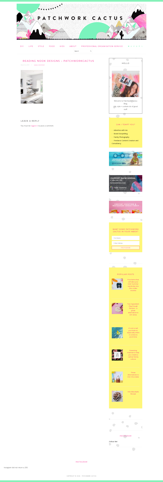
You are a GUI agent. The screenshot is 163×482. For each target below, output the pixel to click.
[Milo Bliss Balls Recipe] (117, 397)
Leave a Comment (39, 65)
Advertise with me (121, 130)
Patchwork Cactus (81, 22)
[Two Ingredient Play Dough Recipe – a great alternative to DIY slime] (117, 309)
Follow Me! (113, 441)
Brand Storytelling (121, 134)
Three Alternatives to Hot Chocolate (133, 375)
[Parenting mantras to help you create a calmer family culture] (117, 355)
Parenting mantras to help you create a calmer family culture (133, 355)
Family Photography (121, 137)
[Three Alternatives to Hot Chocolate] (117, 377)
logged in (34, 126)
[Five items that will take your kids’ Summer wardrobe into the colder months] (117, 284)
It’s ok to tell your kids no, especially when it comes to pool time (133, 332)
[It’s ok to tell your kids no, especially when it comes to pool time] (117, 333)
